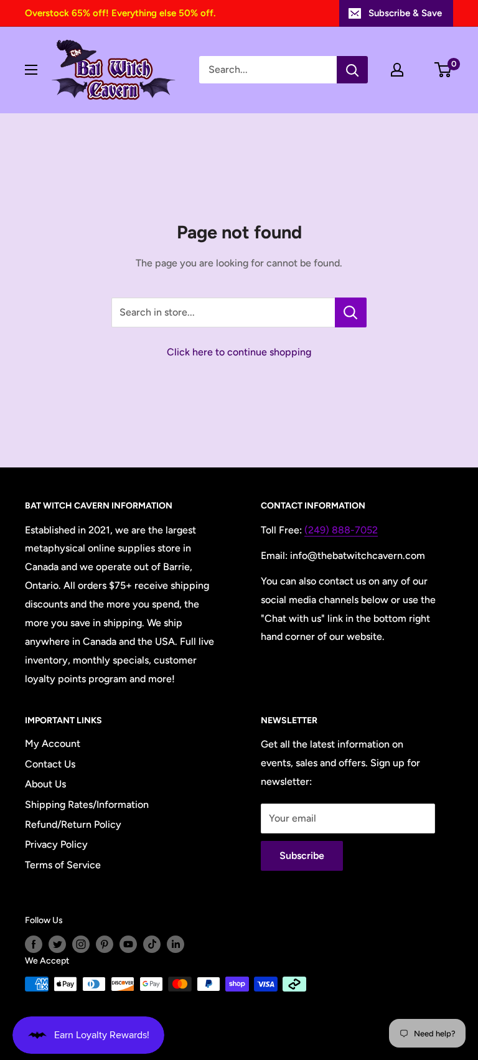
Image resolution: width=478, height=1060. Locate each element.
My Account (52, 743)
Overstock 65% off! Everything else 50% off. (120, 13)
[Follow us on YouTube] (128, 944)
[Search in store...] (351, 312)
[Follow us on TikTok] (152, 944)
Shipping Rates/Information (87, 804)
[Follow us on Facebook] (33, 944)
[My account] (397, 70)
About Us (45, 784)
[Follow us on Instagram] (81, 944)
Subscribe (301, 855)
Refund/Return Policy (73, 824)
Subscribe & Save (405, 13)
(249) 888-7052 (341, 530)
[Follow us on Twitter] (57, 944)
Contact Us (50, 764)
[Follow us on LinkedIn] (175, 944)
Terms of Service (63, 865)
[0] (443, 69)
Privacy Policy (56, 844)
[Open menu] (31, 70)
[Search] (352, 69)
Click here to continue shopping (239, 352)
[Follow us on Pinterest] (104, 944)
